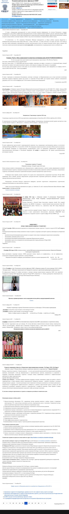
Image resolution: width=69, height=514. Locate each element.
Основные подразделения (16, 19)
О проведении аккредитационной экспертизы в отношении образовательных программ (27, 498)
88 (38, 503)
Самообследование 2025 (28, 24)
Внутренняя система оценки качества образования (14, 27)
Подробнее (5, 51)
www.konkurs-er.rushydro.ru (44, 440)
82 (19, 503)
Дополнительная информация (30, 21)
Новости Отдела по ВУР (7, 55)
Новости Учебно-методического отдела (10, 29)
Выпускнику (55, 21)
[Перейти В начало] (3, 503)
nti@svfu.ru (19, 8)
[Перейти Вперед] (41, 503)
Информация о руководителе (44, 22)
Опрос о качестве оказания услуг (35, 27)
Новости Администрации (7, 295)
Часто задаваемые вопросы (42, 24)
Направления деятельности (39, 19)
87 (35, 503)
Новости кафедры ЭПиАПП (8, 364)
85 (29, 503)
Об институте (5, 19)
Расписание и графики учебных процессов (12, 21)
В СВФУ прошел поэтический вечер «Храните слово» (18, 497)
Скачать (31, 300)
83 (22, 503)
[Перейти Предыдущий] (6, 503)
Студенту (51, 19)
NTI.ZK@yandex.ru (17, 16)
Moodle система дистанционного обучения (12, 24)
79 (10, 503)
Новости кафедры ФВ (6, 112)
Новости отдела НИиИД (7, 265)
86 (32, 503)
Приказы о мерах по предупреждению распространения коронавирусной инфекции (21, 26)
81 (16, 503)
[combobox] (52, 9)
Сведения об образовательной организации (26, 22)
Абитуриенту (28, 19)
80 (13, 503)
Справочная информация (46, 21)
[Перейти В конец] (45, 503)
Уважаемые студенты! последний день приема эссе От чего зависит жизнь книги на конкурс (28, 492)
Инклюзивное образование (8, 22)
